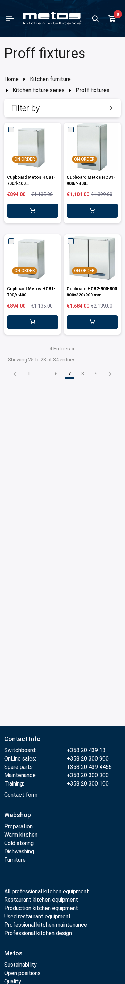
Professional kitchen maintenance (45, 924)
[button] (62, 108)
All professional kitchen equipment (46, 891)
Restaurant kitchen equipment (42, 899)
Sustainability (20, 964)
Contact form (21, 794)
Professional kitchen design (38, 933)
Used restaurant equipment (37, 916)
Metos (13, 953)
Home (11, 79)
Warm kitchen (21, 834)
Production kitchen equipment (41, 908)
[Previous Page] (14, 373)
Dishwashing (19, 851)
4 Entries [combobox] (59, 348)
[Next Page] (110, 373)
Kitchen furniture (50, 79)
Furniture (15, 859)
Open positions (22, 973)
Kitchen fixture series (38, 90)
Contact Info (22, 738)
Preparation (18, 826)
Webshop (17, 815)
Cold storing (19, 843)
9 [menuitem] (98, 375)
